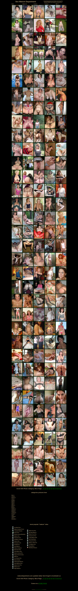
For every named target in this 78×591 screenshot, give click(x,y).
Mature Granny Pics (18, 553)
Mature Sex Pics (32, 530)
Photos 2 (13, 511)
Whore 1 (13, 505)
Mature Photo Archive (19, 554)
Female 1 (47, 3)
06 (53, 488)
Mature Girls (16, 541)
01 (44, 488)
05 (51, 488)
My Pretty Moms (32, 539)
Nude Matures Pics (18, 563)
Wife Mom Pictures (32, 547)
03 (47, 488)
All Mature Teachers (18, 539)
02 (45, 488)
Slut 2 (13, 515)
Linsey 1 (35, 3)
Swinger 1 (14, 516)
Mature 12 (25, 3)
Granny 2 (13, 510)
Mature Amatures (18, 547)
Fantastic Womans (18, 530)
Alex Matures (17, 546)
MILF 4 (57, 3)
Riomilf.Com (17, 544)
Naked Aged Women (18, 561)
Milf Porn (16, 556)
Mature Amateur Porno (19, 529)
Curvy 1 (13, 496)
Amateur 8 (14, 512)
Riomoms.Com (17, 537)
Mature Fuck (17, 566)
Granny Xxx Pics (32, 535)
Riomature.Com (17, 542)
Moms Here (16, 532)
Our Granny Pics (17, 558)
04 (49, 488)
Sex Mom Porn (17, 527)
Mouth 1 (13, 507)
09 (59, 488)
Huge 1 (13, 502)
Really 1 (13, 500)
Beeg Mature (31, 546)
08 (57, 488)
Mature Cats (16, 536)
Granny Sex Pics (32, 540)
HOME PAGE (43, 583)
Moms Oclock (17, 559)
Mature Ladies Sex (32, 542)
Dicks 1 (13, 501)
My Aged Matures (32, 532)
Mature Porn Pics (18, 565)
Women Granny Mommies (19, 534)
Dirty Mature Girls (18, 551)
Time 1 (13, 517)
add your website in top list (38, 589)
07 (55, 488)
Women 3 (14, 497)
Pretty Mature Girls (32, 537)
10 (61, 488)
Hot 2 (13, 3)
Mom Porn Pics (17, 549)
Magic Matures (17, 568)
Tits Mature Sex (32, 544)
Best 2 (13, 506)
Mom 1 (13, 495)
